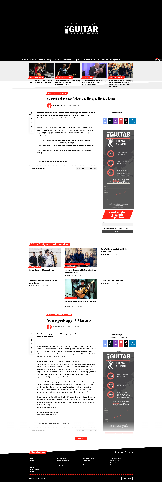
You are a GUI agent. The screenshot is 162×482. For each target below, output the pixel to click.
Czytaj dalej (81, 438)
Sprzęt (69, 315)
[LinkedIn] (132, 121)
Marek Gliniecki (51, 161)
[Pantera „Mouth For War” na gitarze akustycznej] (81, 289)
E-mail (103, 222)
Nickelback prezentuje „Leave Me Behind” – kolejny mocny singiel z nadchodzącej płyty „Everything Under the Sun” (119, 83)
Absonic (44, 161)
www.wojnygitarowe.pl (66, 143)
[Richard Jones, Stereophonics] (45, 257)
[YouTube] (122, 452)
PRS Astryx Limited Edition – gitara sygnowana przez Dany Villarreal (40, 81)
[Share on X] (32, 122)
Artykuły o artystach (61, 77)
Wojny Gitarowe (62, 161)
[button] (152, 60)
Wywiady (90, 77)
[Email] (32, 127)
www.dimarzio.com (50, 415)
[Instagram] (115, 121)
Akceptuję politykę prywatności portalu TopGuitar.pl (116, 228)
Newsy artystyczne (119, 77)
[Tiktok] (126, 121)
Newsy (31, 77)
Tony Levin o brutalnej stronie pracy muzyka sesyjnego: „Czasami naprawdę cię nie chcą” (94, 82)
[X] (110, 121)
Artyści (70, 77)
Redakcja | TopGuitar (58, 105)
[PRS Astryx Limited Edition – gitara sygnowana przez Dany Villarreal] (41, 70)
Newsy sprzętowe (39, 77)
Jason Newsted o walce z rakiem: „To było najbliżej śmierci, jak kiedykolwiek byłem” (67, 82)
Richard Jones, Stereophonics (42, 270)
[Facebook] (105, 121)
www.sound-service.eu (52, 412)
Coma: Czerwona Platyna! (112, 280)
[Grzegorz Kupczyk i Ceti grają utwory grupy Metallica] (81, 257)
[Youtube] (121, 121)
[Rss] (132, 452)
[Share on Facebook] (32, 118)
